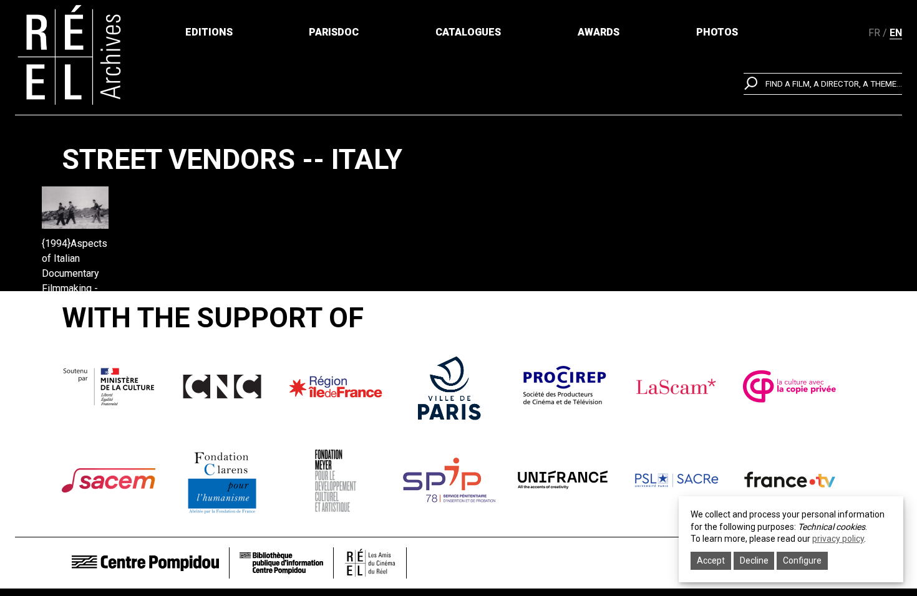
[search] (823, 84)
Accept (711, 560)
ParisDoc (334, 32)
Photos (717, 32)
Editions (209, 32)
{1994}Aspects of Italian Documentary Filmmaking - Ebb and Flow (74, 273)
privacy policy (838, 539)
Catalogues (468, 32)
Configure (802, 560)
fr (874, 33)
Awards (598, 32)
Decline (754, 560)
